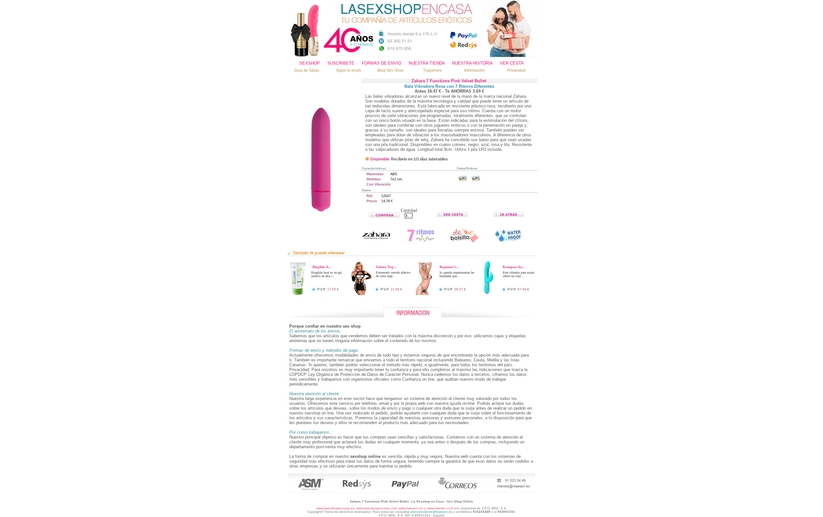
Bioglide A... (321, 267)
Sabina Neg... (386, 267)
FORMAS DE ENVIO (381, 63)
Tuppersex (432, 70)
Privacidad (516, 70)
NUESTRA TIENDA (427, 63)
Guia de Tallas (306, 70)
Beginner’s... (449, 267)
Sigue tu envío (348, 70)
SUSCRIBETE (340, 63)
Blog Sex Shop (390, 70)
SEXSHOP (309, 63)
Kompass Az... (514, 267)
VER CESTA (512, 63)
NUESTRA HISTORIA (472, 63)
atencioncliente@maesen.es (431, 511)
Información (474, 70)
